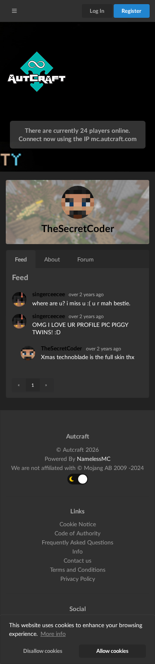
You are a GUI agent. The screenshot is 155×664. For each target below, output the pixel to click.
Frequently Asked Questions (77, 542)
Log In (97, 10)
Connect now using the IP (78, 138)
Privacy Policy (77, 578)
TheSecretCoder (61, 348)
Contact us (77, 560)
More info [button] (53, 633)
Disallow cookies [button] (42, 651)
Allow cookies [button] (112, 651)
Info (77, 551)
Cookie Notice (78, 524)
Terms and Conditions (77, 569)
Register (131, 10)
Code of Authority (77, 533)
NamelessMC (93, 458)
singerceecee (49, 293)
